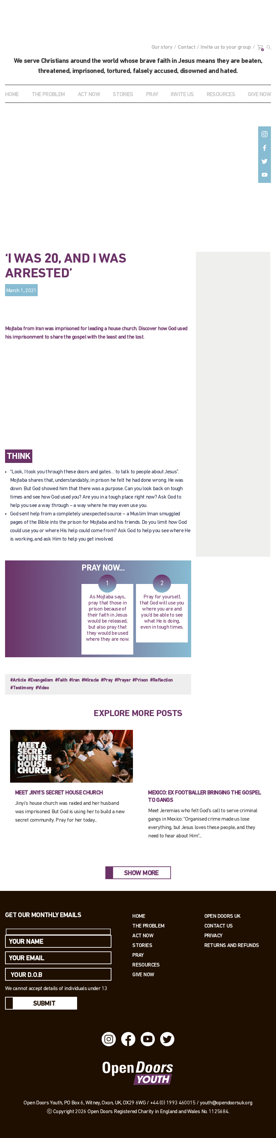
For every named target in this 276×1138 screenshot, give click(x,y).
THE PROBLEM (48, 94)
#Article (18, 680)
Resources (146, 965)
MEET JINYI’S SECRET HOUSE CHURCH (59, 793)
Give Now (143, 974)
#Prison (140, 680)
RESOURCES (221, 94)
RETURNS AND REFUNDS (231, 945)
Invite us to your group (226, 47)
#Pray (107, 680)
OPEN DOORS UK (222, 916)
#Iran (74, 680)
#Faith (61, 680)
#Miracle (90, 680)
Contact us (218, 926)
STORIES (123, 94)
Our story (161, 47)
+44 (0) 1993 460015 (173, 1103)
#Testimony (22, 688)
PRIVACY (213, 935)
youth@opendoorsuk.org (226, 1103)
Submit (44, 1003)
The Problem (148, 926)
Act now (142, 935)
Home (12, 94)
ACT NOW (89, 94)
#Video (42, 688)
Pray (152, 94)
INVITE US (182, 94)
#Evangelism (40, 680)
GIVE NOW (259, 94)
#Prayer (122, 680)
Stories (142, 945)
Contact (186, 47)
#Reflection (161, 680)
